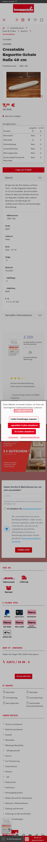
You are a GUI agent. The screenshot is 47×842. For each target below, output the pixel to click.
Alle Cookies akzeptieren (23, 432)
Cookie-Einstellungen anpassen (24, 419)
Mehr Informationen (23, 411)
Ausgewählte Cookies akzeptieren (24, 425)
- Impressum (13, 437)
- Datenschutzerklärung (29, 437)
